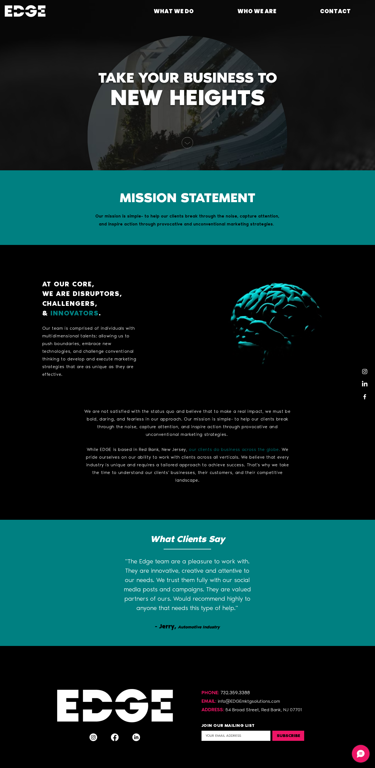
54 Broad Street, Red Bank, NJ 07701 (263, 709)
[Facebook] (364, 396)
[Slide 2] (187, 632)
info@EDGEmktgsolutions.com (249, 701)
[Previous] (29, 583)
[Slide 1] (182, 632)
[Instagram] (364, 371)
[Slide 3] (192, 632)
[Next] (345, 583)
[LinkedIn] (364, 384)
